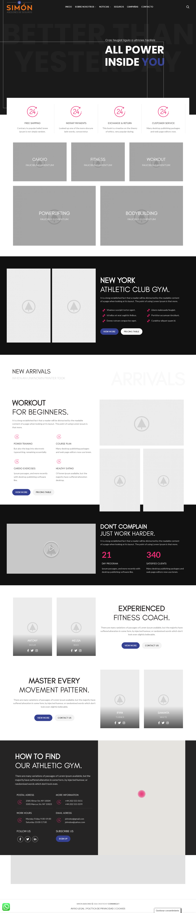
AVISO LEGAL (78, 908)
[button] (51, 548)
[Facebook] (20, 839)
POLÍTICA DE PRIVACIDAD (100, 908)
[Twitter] (28, 839)
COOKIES (120, 908)
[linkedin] (35, 839)
